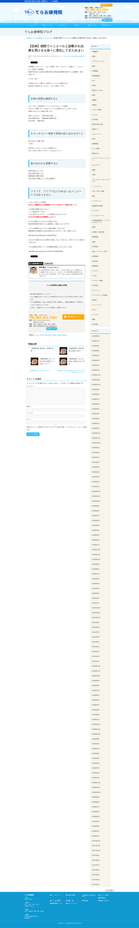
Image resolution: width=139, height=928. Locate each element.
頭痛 (93, 56)
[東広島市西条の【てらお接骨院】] (43, 13)
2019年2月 (95, 773)
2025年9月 (95, 389)
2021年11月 (96, 613)
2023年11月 (96, 496)
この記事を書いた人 (36, 263)
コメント (30, 386)
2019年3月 (95, 768)
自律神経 (76, 56)
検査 (93, 66)
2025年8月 (95, 394)
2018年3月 (95, 826)
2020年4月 (95, 705)
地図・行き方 (108, 20)
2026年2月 (95, 365)
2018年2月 (95, 831)
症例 (72, 56)
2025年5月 (95, 409)
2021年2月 (95, 656)
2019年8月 (95, 744)
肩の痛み (95, 261)
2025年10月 (96, 384)
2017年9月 (95, 855)
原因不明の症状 (97, 124)
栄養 (93, 227)
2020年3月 (95, 710)
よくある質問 (56, 900)
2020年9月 (95, 681)
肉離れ (94, 100)
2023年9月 (95, 506)
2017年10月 (96, 850)
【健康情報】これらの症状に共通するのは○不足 (77, 361)
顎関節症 (95, 266)
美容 (93, 95)
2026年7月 (95, 341)
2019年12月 (96, 724)
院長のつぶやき (97, 90)
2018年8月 (95, 802)
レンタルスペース (98, 215)
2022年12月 (96, 549)
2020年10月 (96, 676)
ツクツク (95, 114)
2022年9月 (95, 564)
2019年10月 (96, 734)
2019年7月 (95, 748)
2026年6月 (95, 346)
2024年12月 (96, 433)
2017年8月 (95, 860)
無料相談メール (107, 5)
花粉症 (94, 105)
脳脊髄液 (64, 335)
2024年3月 (95, 477)
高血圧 (94, 300)
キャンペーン (96, 134)
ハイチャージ (96, 201)
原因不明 (50, 335)
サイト (28, 419)
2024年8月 (95, 452)
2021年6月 (95, 637)
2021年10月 (96, 617)
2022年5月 (95, 583)
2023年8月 (95, 511)
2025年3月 (95, 418)
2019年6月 (95, 753)
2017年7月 (95, 865)
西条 (46, 335)
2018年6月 (95, 812)
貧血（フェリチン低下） (100, 251)
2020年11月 (96, 671)
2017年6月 (95, 870)
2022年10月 (96, 559)
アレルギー (96, 210)
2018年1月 (95, 836)
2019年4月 (95, 763)
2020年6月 (95, 695)
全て (66, 56)
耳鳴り (94, 85)
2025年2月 (95, 423)
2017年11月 (96, 845)
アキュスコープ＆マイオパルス (101, 180)
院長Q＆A (95, 153)
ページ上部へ (109, 890)
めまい (69, 56)
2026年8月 (95, 336)
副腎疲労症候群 (97, 206)
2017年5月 (95, 875)
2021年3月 (95, 651)
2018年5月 (95, 816)
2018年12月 (96, 782)
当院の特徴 (71, 895)
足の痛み (95, 119)
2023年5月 (95, 525)
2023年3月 (95, 535)
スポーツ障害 (96, 110)
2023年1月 (95, 545)
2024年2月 (95, 482)
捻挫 (93, 242)
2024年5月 (95, 467)
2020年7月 (95, 690)
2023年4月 (95, 530)
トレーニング (96, 305)
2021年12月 (96, 608)
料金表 (86, 900)
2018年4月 (95, 821)
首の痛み (95, 246)
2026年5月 (95, 350)
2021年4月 (95, 646)
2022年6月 (95, 579)
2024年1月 (95, 486)
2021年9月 (95, 622)
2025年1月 (95, 428)
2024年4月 (95, 472)
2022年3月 (95, 593)
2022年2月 (95, 598)
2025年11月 (96, 380)
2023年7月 (95, 515)
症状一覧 (71, 900)
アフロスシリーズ (98, 61)
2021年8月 (95, 627)
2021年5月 (95, 642)
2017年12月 (96, 841)
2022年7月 (95, 574)
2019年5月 (95, 758)
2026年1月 (95, 370)
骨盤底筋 (95, 237)
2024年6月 (95, 462)
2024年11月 (96, 438)
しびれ (94, 275)
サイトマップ (72, 903)
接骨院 (54, 335)
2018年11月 (96, 787)
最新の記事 (49, 263)
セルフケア (96, 165)
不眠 (93, 175)
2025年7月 (95, 399)
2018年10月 (96, 792)
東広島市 (42, 335)
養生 (93, 196)
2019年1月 (95, 778)
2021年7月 (95, 632)
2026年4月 (95, 355)
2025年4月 (95, 414)
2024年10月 (96, 443)
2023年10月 (96, 501)
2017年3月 (95, 884)
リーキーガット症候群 (99, 295)
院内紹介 (103, 898)
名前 (28, 406)
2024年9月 (95, 447)
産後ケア (95, 129)
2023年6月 (95, 520)
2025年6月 (95, 404)
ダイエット (96, 290)
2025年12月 (96, 375)
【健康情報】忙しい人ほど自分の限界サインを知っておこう (47, 361)
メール (29, 413)
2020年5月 (95, 700)
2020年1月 (95, 719)
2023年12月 (96, 491)
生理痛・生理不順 (98, 232)
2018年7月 (95, 807)
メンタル (95, 314)
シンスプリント (97, 186)
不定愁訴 (95, 285)
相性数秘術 (96, 76)
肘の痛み (95, 324)
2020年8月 (95, 685)
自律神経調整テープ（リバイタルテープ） (101, 221)
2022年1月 (95, 603)
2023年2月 (95, 540)
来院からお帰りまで (90, 896)
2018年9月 (95, 797)
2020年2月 (95, 714)
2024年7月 (95, 457)
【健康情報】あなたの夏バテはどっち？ (39, 370)
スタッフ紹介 (104, 895)
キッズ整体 (96, 148)
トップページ (56, 895)
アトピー (95, 271)
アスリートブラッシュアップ (101, 159)
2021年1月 (95, 661)
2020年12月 (96, 666)
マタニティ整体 (97, 280)
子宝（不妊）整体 (98, 191)
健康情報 (95, 144)
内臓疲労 (95, 51)
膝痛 (93, 170)
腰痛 (93, 319)
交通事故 (95, 71)
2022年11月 (96, 554)
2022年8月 (95, 569)
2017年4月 (95, 879)
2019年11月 (96, 729)
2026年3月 (95, 360)
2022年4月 (95, 588)
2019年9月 (95, 739)
